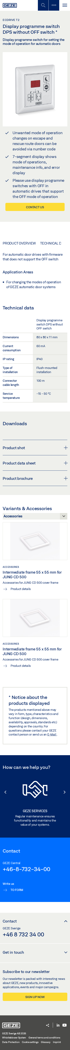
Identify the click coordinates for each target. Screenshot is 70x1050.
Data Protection (10, 1042)
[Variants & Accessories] (35, 517)
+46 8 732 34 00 (23, 934)
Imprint (57, 1042)
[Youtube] (64, 1025)
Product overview (19, 243)
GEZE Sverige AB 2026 (14, 1033)
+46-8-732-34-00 (26, 869)
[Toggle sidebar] (53, 5)
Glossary (45, 1042)
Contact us (35, 207)
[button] (3, 792)
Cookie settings (30, 1042)
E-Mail (52, 734)
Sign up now (35, 997)
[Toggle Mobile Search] (43, 5)
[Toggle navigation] (64, 5)
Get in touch (13, 952)
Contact (10, 921)
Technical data (53, 243)
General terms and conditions (44, 1037)
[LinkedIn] (58, 1025)
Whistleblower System (14, 1037)
